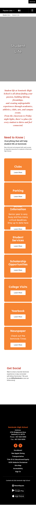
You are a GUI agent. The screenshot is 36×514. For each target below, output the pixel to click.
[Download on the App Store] (18, 496)
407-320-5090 (20, 439)
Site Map (18, 465)
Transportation (18, 456)
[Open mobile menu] (32, 10)
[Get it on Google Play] (18, 490)
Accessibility (18, 468)
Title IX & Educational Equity (18, 459)
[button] (8, 10)
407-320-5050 (21, 437)
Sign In (18, 471)
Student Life (6, 15)
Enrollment (18, 450)
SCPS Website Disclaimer (18, 462)
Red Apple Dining (18, 453)
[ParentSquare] (18, 485)
